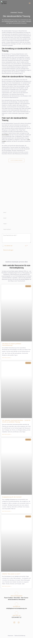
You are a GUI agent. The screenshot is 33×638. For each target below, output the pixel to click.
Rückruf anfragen (8, 250)
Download (14, 12)
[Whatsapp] (19, 622)
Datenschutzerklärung (19, 245)
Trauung (19, 12)
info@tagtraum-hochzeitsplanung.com (16, 608)
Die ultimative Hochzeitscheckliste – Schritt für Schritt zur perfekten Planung (16, 421)
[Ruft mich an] (16, 613)
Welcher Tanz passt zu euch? (11, 574)
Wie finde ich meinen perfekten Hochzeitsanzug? (11, 344)
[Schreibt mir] (16, 604)
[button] (29, 3)
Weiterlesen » (7, 357)
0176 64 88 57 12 (16, 617)
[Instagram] (14, 622)
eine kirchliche (5, 134)
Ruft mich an (16, 615)
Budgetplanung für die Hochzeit (11, 497)
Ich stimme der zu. (16, 245)
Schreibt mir (16, 606)
